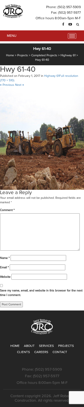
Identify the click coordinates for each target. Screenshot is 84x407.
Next (19, 85)
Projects (66, 346)
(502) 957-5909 (69, 7)
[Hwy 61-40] (42, 138)
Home (15, 346)
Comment (7, 210)
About (29, 346)
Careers (41, 352)
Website (5, 277)
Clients (23, 352)
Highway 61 (51, 76)
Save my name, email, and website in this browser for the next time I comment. (41, 293)
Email (4, 267)
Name (5, 258)
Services (46, 346)
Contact (60, 352)
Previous (7, 85)
